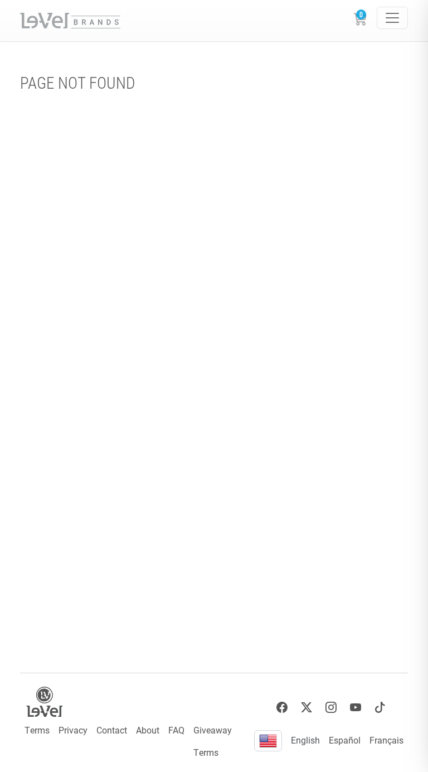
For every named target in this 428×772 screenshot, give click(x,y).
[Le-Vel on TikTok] (380, 707)
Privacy (73, 730)
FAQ (176, 730)
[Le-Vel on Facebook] (282, 707)
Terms (37, 730)
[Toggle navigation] (392, 18)
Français (386, 740)
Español (345, 740)
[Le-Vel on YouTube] (355, 707)
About (147, 730)
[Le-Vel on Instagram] (331, 707)
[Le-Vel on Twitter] (306, 707)
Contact (111, 730)
